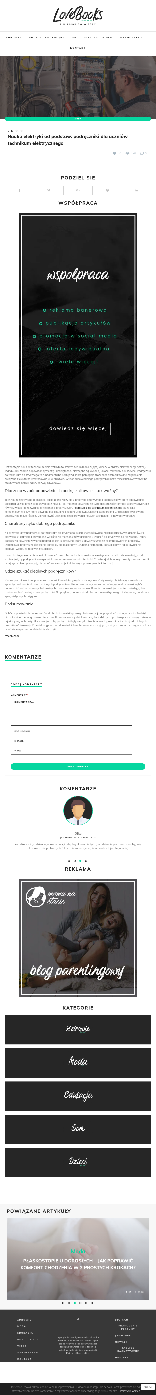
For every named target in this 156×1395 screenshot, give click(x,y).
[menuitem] (17, 39)
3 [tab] (81, 861)
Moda (78, 119)
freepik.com (12, 636)
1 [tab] (69, 861)
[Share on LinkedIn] (136, 190)
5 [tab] (86, 1303)
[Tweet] (48, 190)
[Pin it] (107, 190)
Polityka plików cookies (77, 1353)
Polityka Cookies (130, 1391)
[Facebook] (78, 1319)
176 (133, 153)
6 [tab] (92, 1303)
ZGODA (148, 1387)
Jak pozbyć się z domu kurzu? (78, 837)
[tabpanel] (78, 827)
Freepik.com (74, 1340)
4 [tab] (86, 861)
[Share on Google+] (78, 190)
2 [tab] (75, 861)
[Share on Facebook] (19, 190)
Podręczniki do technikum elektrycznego (97, 507)
